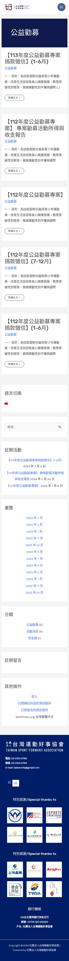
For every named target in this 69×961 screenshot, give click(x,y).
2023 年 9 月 (34, 552)
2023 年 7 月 (34, 558)
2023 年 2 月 (34, 572)
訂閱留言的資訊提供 (34, 710)
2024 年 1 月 (34, 531)
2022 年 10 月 (34, 592)
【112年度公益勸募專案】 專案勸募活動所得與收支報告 (34, 128)
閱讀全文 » (14, 97)
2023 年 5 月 (34, 565)
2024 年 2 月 (34, 524)
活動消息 (32, 631)
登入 (34, 696)
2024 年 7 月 (34, 518)
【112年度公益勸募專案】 (35, 195)
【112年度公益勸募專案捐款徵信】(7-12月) (33, 258)
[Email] (15, 783)
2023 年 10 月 (34, 545)
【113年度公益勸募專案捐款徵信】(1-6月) (33, 58)
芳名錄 (32, 638)
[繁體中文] (6, 403)
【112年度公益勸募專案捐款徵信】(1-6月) (33, 324)
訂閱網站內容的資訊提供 (34, 703)
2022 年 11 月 (34, 586)
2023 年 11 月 (34, 538)
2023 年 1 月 (34, 579)
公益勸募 (11, 68)
